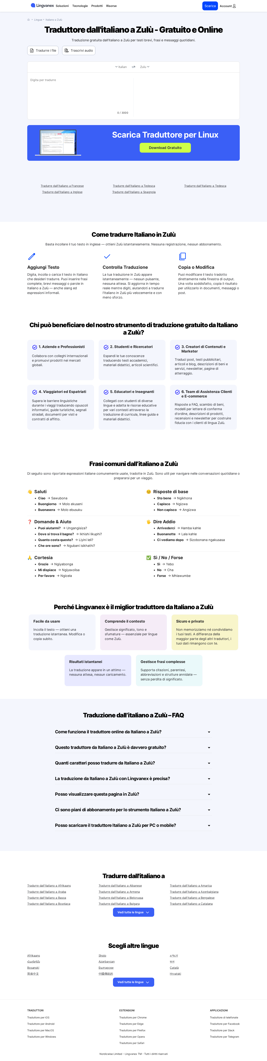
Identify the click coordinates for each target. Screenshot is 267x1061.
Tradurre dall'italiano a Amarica (191, 885)
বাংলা (172, 961)
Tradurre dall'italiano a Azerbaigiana (194, 892)
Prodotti (97, 6)
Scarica (210, 6)
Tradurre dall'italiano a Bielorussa (121, 898)
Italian (122, 67)
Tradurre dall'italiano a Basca (46, 898)
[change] (133, 67)
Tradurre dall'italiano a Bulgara (119, 903)
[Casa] (29, 19)
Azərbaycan (107, 961)
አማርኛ (174, 955)
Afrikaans (33, 955)
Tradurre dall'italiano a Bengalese (192, 898)
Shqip (102, 955)
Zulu (143, 67)
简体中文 (33, 973)
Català (174, 967)
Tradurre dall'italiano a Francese (62, 186)
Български (106, 967)
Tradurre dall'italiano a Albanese (120, 885)
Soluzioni (62, 6)
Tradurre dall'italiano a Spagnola (134, 192)
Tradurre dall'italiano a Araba (46, 892)
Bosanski (33, 967)
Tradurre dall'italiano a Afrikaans (49, 885)
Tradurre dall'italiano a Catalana (191, 903)
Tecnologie (80, 6)
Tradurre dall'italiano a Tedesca (134, 186)
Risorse (111, 6)
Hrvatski (175, 973)
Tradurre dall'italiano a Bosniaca (48, 903)
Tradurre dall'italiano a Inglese (62, 192)
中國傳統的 (106, 973)
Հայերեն (33, 961)
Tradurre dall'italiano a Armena (119, 892)
